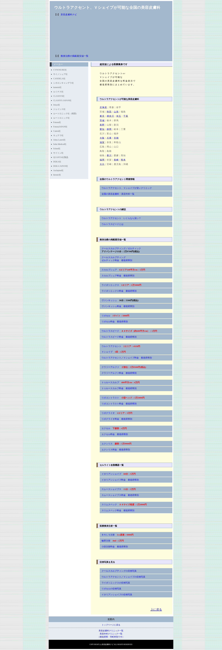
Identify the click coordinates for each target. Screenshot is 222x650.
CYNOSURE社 (60, 70)
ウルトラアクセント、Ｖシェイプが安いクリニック (127, 188)
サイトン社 (58, 153)
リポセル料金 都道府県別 (115, 321)
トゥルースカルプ (121, 382)
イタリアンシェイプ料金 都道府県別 (120, 480)
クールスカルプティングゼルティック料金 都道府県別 (117, 259)
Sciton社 (56, 148)
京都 (116, 138)
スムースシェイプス (119, 489)
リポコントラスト (123, 398)
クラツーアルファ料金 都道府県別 (119, 373)
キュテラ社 (58, 135)
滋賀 (102, 142)
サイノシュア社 (60, 74)
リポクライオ (117, 413)
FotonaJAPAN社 (60, 127)
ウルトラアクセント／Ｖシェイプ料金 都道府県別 (127, 358)
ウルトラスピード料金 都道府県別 (119, 337)
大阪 (102, 138)
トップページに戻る (111, 625)
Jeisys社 (56, 105)
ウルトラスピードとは (112, 224)
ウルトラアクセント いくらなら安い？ (121, 218)
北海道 (103, 107)
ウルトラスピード (129, 331)
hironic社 (57, 175)
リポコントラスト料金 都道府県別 (119, 403)
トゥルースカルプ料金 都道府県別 (119, 388)
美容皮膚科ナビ (69, 14)
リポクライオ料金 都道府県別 (117, 419)
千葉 (125, 116)
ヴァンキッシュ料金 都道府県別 (118, 306)
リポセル (115, 315)
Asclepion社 (58, 170)
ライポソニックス (121, 285)
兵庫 (109, 138)
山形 (116, 112)
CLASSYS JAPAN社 (62, 100)
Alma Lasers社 (59, 140)
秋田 (109, 112)
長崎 (116, 160)
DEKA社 (57, 162)
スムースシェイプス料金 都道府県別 (120, 495)
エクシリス (116, 443)
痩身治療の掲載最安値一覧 (74, 56)
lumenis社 (57, 87)
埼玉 (118, 116)
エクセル (114, 428)
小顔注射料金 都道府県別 (115, 546)
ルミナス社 (58, 92)
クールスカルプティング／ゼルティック (121, 250)
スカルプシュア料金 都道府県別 (118, 275)
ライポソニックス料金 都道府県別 (119, 291)
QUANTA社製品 (60, 157)
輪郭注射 (113, 540)
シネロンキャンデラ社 (63, 83)
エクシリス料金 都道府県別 (116, 449)
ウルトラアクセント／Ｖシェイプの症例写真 (123, 577)
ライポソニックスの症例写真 (116, 583)
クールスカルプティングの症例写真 (119, 571)
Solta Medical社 (59, 144)
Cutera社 (57, 131)
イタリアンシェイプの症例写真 (117, 594)
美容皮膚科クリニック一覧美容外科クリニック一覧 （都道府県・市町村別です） (111, 634)
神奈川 (110, 116)
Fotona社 (57, 122)
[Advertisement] (127, 35)
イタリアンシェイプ (119, 474)
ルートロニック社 (61, 118)
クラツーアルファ (124, 367)
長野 (102, 125)
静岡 (109, 129)
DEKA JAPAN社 (60, 166)
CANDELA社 (59, 78)
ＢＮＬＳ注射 (117, 535)
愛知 (102, 129)
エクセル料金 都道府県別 (115, 434)
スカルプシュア (123, 270)
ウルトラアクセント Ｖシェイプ (121, 349)
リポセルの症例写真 (111, 588)
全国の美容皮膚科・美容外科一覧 (118, 194)
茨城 (102, 120)
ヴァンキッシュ (120, 300)
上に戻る (156, 609)
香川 (109, 155)
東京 (102, 116)
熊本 (123, 160)
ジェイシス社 (59, 109)
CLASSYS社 (58, 96)
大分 (102, 164)
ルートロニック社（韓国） (65, 113)
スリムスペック (124, 504)
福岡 (102, 160)
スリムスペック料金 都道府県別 (118, 510)
